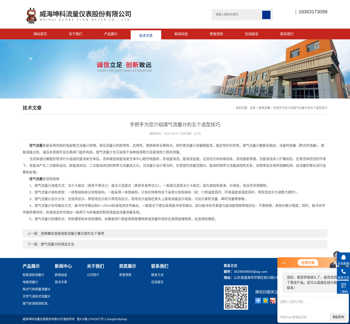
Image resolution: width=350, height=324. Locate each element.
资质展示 (127, 266)
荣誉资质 (216, 34)
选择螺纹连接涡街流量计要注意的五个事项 (72, 233)
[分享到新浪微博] (273, 300)
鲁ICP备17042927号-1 (91, 319)
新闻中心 (63, 266)
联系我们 (287, 34)
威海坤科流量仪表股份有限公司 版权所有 (50, 319)
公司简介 (93, 275)
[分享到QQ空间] (266, 300)
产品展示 (110, 34)
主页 (252, 108)
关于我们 (75, 34)
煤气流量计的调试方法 (57, 244)
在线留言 (251, 34)
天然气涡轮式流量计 (36, 296)
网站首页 (40, 34)
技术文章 (146, 34)
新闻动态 (181, 34)
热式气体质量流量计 (36, 289)
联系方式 (157, 275)
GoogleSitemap (117, 319)
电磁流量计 (30, 282)
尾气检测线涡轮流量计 (37, 303)
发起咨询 (338, 317)
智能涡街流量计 (33, 275)
